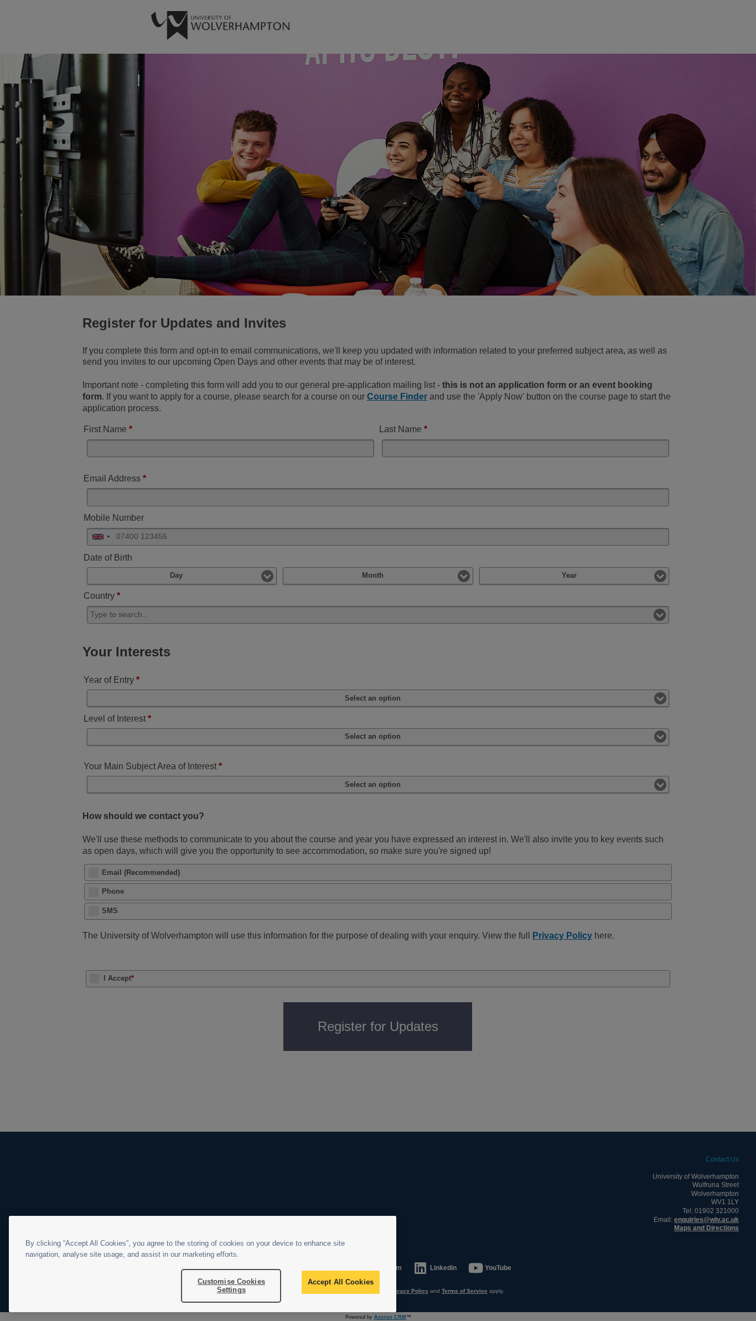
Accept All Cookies (341, 1282)
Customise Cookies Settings (231, 1285)
